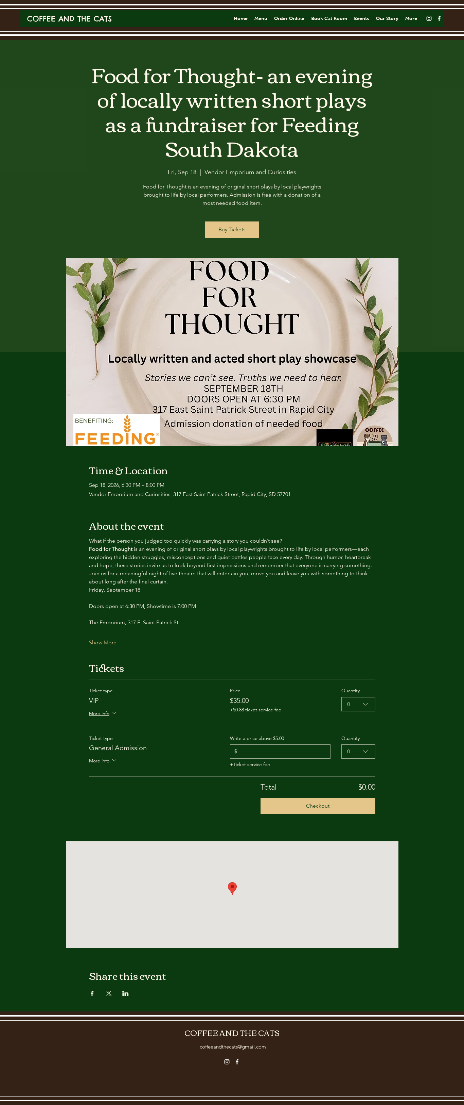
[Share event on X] (109, 993)
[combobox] (358, 704)
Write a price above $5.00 (257, 738)
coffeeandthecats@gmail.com (233, 1046)
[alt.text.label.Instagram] (429, 18)
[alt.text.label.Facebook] (439, 18)
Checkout (317, 806)
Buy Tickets (232, 229)
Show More (103, 642)
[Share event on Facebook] (92, 993)
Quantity (350, 691)
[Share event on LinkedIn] (125, 993)
